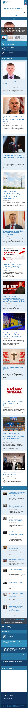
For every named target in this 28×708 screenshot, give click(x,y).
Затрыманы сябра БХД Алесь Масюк (11, 28)
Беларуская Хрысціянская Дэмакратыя (14, 8)
